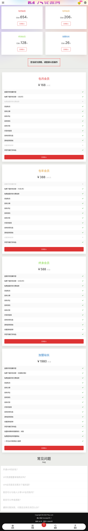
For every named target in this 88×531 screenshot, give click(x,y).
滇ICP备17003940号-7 (44, 518)
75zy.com (50, 515)
